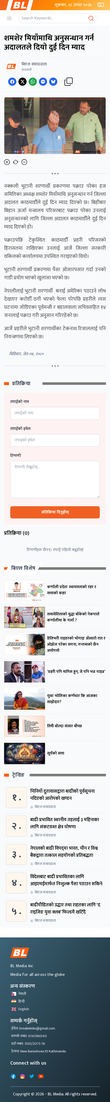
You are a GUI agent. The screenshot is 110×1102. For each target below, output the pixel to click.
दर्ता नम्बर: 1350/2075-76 (28, 1044)
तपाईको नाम (19, 402)
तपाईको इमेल (20, 429)
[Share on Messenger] (43, 82)
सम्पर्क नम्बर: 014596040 (29, 1036)
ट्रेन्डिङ (18, 775)
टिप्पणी (15, 456)
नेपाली (22, 994)
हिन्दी (21, 1001)
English (23, 1009)
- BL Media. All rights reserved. (71, 1094)
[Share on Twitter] (22, 82)
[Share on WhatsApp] (33, 82)
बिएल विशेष (23, 568)
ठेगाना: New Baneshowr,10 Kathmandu (38, 1051)
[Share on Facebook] (12, 82)
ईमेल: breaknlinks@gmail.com (33, 1028)
